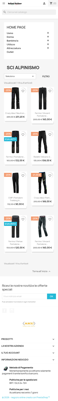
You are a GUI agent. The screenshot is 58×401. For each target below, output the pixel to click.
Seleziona (20, 76)
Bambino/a (12, 40)
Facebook (4, 310)
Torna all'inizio (41, 271)
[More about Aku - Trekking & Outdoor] (29, 324)
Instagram (12, 310)
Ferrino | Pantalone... (15, 157)
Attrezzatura (14, 48)
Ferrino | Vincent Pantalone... (42, 114)
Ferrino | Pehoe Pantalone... (15, 242)
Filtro (46, 76)
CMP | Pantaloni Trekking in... (15, 199)
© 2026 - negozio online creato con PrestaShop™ (26, 397)
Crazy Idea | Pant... (42, 197)
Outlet (10, 52)
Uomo (10, 33)
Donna (10, 37)
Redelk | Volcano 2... (43, 157)
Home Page (16, 27)
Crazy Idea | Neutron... (15, 113)
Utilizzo (11, 44)
